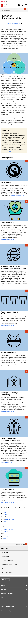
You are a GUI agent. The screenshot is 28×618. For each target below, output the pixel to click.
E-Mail (4, 521)
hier (10, 151)
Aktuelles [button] (3, 598)
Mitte (2, 9)
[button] (25, 9)
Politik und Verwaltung (10, 9)
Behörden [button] (3, 589)
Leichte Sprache (8, 572)
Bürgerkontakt (5, 556)
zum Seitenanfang (20, 544)
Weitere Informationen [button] (7, 606)
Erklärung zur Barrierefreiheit (9, 564)
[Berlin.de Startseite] (4, 1)
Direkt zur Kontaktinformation (13, 23)
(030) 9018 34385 (9, 536)
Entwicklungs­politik (6, 10)
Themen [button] (3, 602)
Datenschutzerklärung (7, 560)
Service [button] (3, 585)
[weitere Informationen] (2, 5)
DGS (5, 568)
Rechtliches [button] (4, 548)
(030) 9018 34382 (9, 519)
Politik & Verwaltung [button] (6, 593)
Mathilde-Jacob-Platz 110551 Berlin (8, 513)
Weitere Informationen (16, 195)
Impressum (5, 552)
